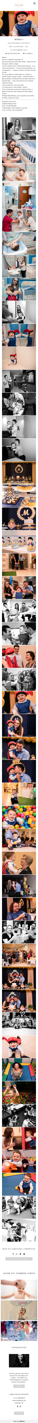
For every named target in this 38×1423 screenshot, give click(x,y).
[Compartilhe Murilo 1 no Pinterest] (24, 1254)
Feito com (19, 1421)
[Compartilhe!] (19, 137)
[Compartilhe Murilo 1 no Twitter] (20, 1254)
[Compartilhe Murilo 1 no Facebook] (13, 1254)
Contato (19, 1413)
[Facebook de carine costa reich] (17, 1406)
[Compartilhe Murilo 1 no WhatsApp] (17, 1254)
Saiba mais (19, 1386)
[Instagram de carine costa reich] (20, 1406)
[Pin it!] (24, 137)
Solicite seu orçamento (19, 1258)
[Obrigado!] (13, 137)
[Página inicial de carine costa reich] (19, 5)
